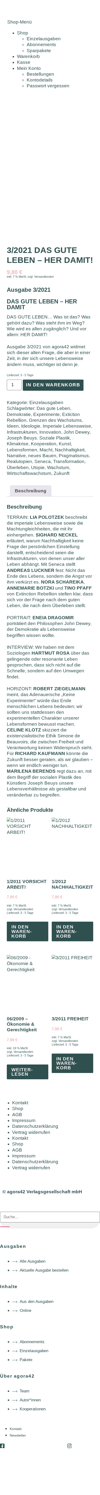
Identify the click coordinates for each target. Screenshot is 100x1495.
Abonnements (41, 44)
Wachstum (58, 467)
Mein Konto (29, 68)
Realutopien (19, 461)
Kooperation (43, 443)
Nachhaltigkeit (69, 449)
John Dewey (77, 432)
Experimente (46, 414)
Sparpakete (39, 50)
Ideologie (30, 426)
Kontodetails (40, 79)
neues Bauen (42, 455)
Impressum (23, 1120)
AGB (17, 1114)
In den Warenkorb (53, 384)
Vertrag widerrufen (31, 1132)
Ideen (13, 426)
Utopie (38, 467)
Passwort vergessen (48, 85)
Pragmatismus (74, 455)
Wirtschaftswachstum (29, 473)
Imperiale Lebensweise (67, 426)
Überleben (18, 467)
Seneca (42, 461)
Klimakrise (17, 443)
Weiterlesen (22, 1072)
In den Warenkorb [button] (21, 931)
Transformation (68, 461)
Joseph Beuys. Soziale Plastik (38, 437)
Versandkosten (44, 276)
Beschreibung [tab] (30, 490)
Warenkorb (28, 56)
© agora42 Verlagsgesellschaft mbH (42, 1191)
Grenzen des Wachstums (55, 420)
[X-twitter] (35, 1446)
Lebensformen (22, 449)
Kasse (23, 62)
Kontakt (20, 1102)
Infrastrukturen (22, 432)
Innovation (50, 432)
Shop (22, 32)
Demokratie (19, 414)
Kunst (65, 443)
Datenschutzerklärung (35, 1126)
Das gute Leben (53, 408)
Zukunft (61, 473)
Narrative (16, 455)
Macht (46, 449)
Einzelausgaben (44, 38)
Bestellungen (40, 74)
